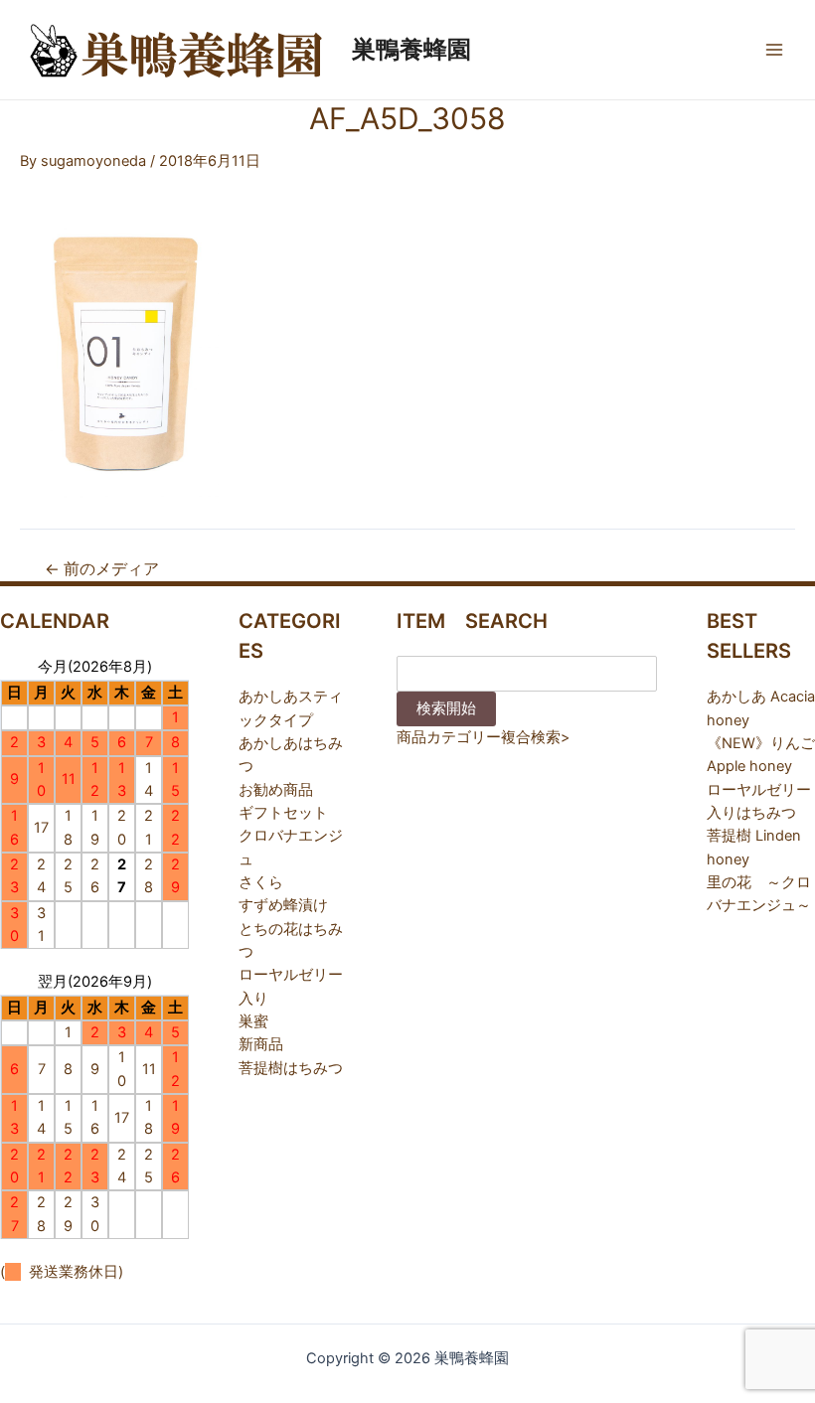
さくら (261, 882)
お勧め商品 (276, 790)
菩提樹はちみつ (291, 1068)
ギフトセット (283, 813)
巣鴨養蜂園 (411, 49)
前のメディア (102, 569)
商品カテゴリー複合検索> (483, 737)
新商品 (261, 1044)
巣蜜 (253, 1021)
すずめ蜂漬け (283, 905)
